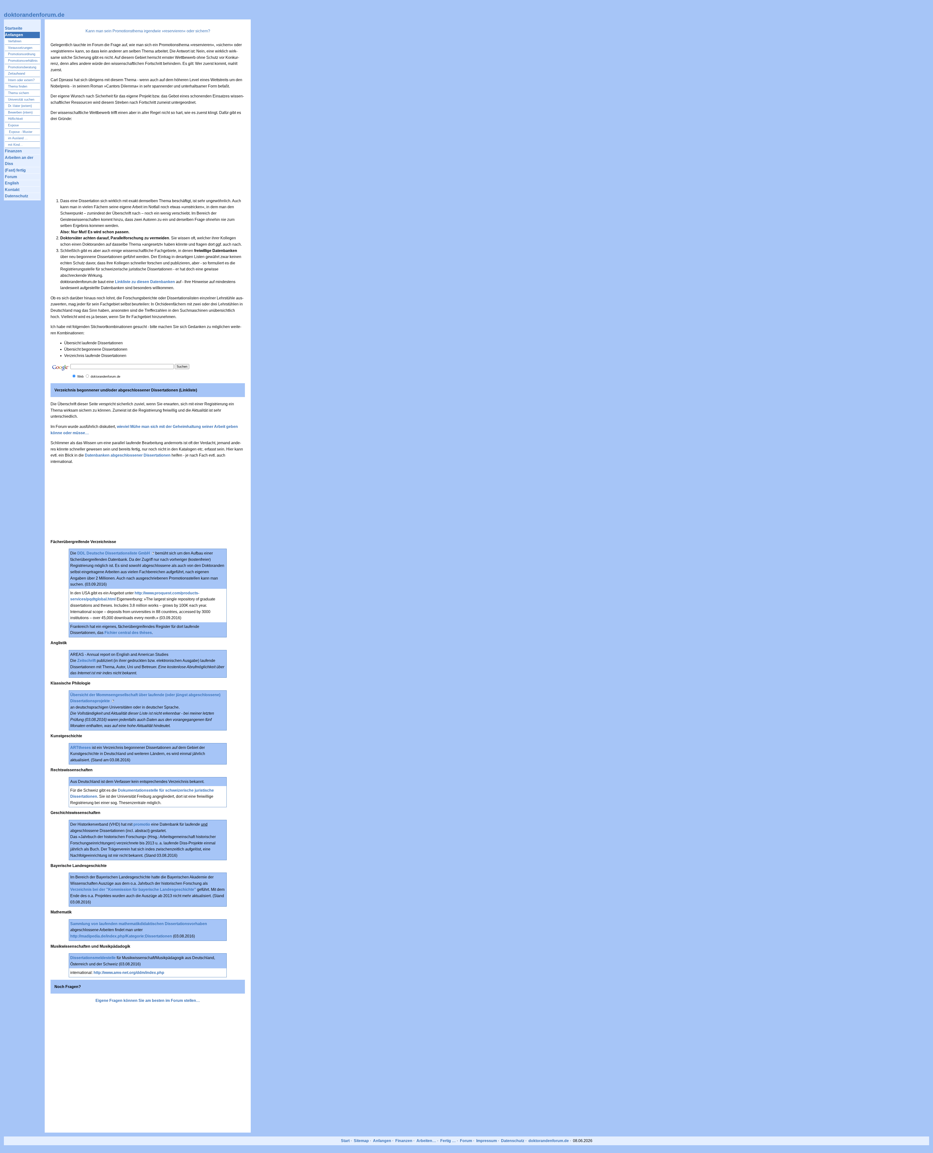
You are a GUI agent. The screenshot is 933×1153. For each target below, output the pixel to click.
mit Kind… (15, 145)
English (12, 183)
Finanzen (13, 151)
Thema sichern (18, 93)
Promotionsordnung (21, 54)
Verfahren (14, 41)
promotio (141, 824)
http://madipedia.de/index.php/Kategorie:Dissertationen (121, 936)
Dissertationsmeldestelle (93, 958)
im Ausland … (18, 138)
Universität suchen (21, 99)
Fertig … (448, 1141)
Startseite (13, 28)
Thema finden (17, 86)
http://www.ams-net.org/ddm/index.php (129, 973)
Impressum (486, 1141)
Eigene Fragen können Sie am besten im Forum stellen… (147, 1000)
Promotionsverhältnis (23, 60)
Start (345, 1141)
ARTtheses (80, 748)
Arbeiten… (426, 1141)
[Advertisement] (148, 160)
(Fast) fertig (15, 170)
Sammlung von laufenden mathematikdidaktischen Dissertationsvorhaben (138, 924)
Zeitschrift (86, 661)
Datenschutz (16, 196)
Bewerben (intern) (20, 112)
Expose (13, 125)
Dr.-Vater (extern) (20, 106)
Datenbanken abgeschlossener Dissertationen (128, 455)
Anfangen (14, 35)
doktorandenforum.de (34, 14)
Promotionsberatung (22, 67)
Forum (11, 177)
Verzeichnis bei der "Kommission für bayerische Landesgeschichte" (133, 889)
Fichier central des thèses (128, 633)
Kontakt (12, 190)
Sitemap (361, 1141)
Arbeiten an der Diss (19, 161)
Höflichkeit (15, 119)
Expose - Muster (20, 132)
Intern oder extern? (21, 80)
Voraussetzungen (20, 48)
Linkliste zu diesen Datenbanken (145, 282)
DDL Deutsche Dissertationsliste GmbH (113, 553)
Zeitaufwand (16, 73)
